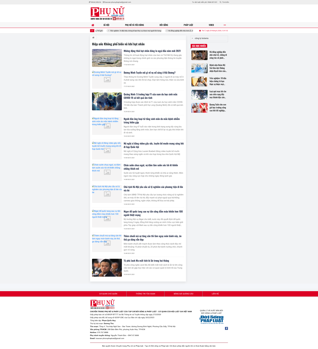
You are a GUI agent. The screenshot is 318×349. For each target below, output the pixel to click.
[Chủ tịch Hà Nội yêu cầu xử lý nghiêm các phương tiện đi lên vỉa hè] (107, 194)
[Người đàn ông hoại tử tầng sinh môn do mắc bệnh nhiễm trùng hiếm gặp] (107, 126)
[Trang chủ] (93, 25)
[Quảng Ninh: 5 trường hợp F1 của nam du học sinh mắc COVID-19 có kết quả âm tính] (107, 101)
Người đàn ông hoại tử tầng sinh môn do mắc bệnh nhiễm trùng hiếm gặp (152, 120)
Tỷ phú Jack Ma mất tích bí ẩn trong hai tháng (146, 260)
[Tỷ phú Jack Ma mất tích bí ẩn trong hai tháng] (107, 268)
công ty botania (201, 38)
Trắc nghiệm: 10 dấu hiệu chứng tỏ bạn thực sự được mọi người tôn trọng (123, 31)
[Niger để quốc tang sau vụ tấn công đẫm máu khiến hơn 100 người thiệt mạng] (107, 218)
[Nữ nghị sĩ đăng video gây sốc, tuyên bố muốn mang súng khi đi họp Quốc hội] (107, 150)
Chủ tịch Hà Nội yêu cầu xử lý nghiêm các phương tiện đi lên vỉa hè (153, 188)
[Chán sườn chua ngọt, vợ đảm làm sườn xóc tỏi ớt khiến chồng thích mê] (107, 172)
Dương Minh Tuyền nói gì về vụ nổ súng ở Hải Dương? (150, 72)
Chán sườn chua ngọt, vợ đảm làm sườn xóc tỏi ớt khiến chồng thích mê (151, 166)
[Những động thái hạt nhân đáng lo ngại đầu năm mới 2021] (107, 58)
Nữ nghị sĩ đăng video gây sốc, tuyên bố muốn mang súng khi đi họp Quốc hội (154, 145)
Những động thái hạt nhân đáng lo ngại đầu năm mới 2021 (152, 51)
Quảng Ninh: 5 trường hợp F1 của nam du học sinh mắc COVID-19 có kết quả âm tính (150, 96)
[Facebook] (226, 328)
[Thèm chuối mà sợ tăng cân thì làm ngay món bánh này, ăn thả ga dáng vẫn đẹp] (107, 243)
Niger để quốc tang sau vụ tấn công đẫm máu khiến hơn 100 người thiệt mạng (153, 213)
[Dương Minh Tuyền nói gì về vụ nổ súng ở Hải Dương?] (107, 80)
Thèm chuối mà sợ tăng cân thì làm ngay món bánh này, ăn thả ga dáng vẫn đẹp (152, 237)
